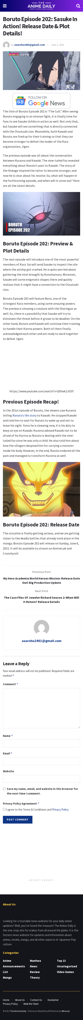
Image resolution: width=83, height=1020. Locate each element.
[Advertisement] (41, 851)
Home (6, 1000)
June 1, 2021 (57, 44)
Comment (10, 684)
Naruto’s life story (24, 415)
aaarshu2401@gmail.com (29, 44)
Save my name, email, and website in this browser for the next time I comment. (42, 791)
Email (7, 753)
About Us (20, 1000)
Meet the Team (31, 1003)
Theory (35, 977)
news (33, 966)
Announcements (14, 966)
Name (8, 736)
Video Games (65, 972)
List (5, 972)
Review (35, 972)
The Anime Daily (18, 1011)
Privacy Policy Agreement (21, 803)
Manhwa (35, 961)
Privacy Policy (60, 809)
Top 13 (61, 961)
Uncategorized (67, 966)
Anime (7, 961)
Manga (7, 977)
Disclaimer (53, 1000)
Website (8, 771)
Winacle (65, 1011)
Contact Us (36, 1000)
